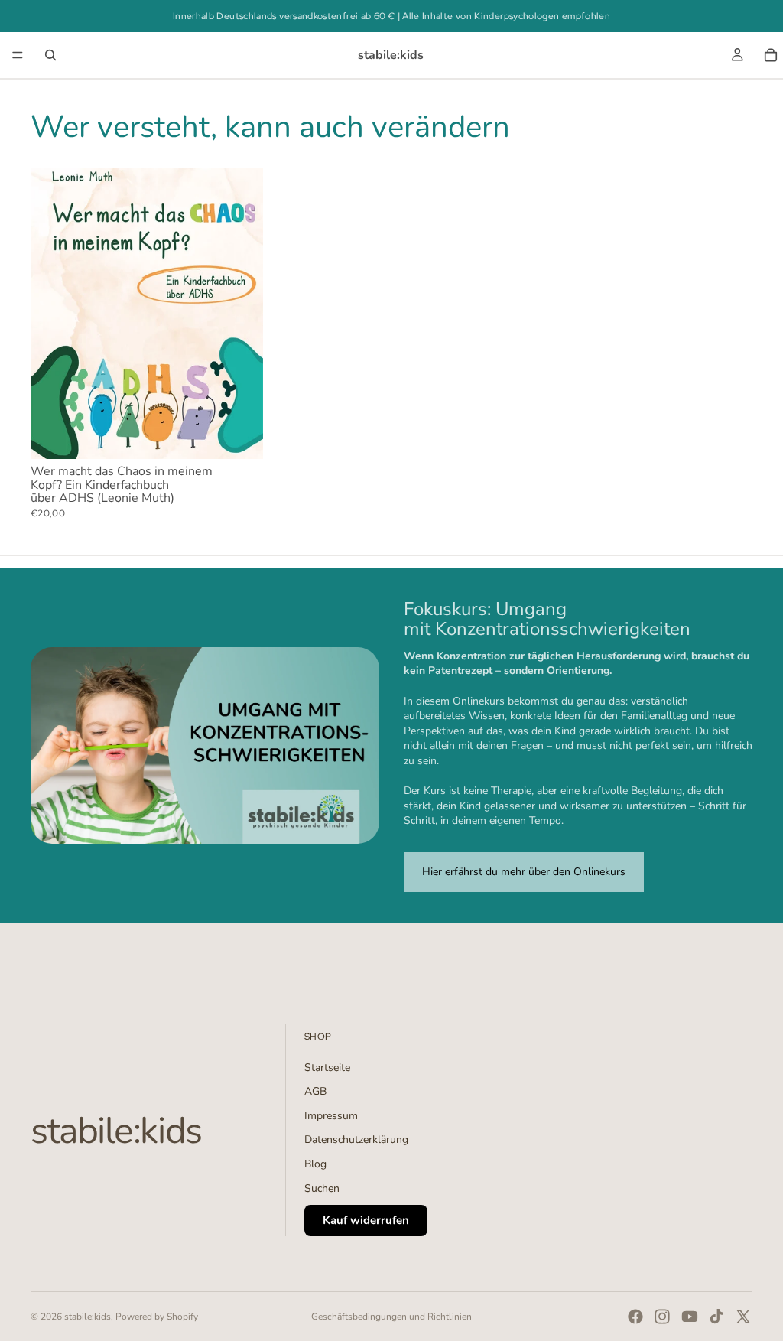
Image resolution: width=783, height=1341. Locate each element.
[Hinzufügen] (239, 435)
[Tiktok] (716, 1316)
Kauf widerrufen (366, 1220)
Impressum (331, 1115)
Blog (315, 1164)
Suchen (322, 1188)
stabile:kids (87, 1316)
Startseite (327, 1067)
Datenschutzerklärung (356, 1139)
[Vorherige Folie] (53, 313)
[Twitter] (743, 1316)
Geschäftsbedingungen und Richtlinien (391, 1316)
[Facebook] (635, 1316)
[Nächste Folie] (240, 313)
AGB (315, 1091)
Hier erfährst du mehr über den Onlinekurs (523, 871)
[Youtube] (690, 1316)
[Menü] (17, 55)
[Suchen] (50, 55)
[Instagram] (662, 1316)
